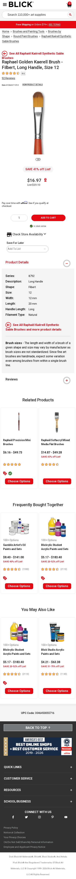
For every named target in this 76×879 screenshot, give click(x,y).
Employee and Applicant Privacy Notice (24, 847)
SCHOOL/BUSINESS (17, 801)
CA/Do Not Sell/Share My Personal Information (28, 842)
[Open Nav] (5, 4)
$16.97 (34, 180)
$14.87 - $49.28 (51, 452)
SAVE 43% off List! (51, 456)
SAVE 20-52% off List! (52, 561)
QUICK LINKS (13, 767)
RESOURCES (12, 790)
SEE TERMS (54, 24)
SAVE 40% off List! (13, 561)
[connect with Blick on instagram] (39, 819)
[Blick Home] (21, 4)
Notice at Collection (14, 832)
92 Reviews (8, 78)
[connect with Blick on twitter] (26, 819)
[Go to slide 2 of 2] (39, 159)
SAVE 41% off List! (38, 169)
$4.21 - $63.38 (50, 662)
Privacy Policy (11, 827)
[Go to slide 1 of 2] (36, 159)
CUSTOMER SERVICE (18, 778)
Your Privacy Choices (15, 837)
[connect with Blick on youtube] (66, 819)
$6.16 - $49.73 (12, 452)
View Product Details (32, 85)
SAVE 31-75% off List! (52, 666)
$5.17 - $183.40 (51, 557)
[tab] (38, 262)
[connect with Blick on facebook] (13, 819)
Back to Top (36, 728)
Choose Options (19, 481)
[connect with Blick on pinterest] (52, 819)
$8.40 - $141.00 (13, 557)
